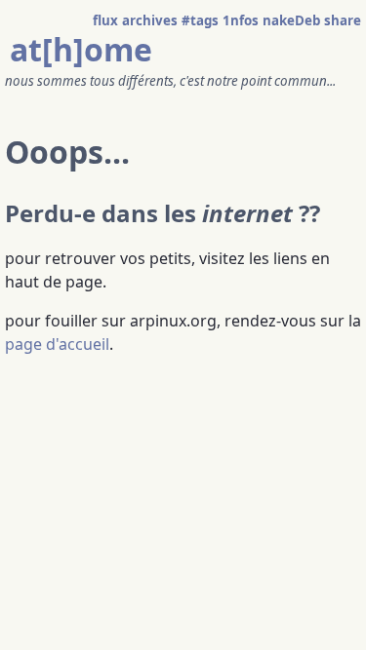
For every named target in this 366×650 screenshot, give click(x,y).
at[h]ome (81, 49)
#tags (200, 20)
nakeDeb (291, 20)
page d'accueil (57, 344)
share (342, 20)
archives (150, 20)
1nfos (241, 20)
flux (105, 20)
